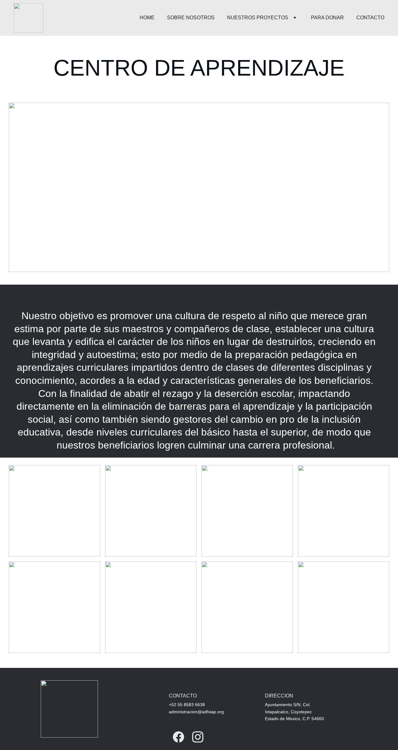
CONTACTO (370, 17)
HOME (147, 17)
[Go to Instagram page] (197, 737)
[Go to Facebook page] (178, 737)
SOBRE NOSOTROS (191, 17)
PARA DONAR (327, 17)
